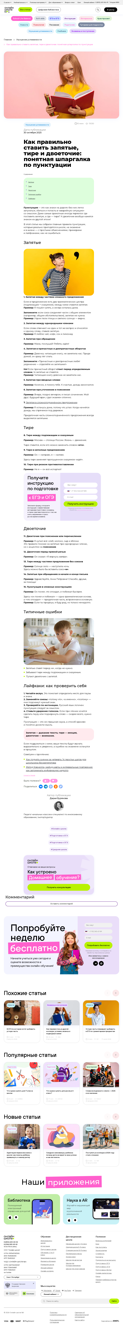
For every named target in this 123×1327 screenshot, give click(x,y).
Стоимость (100, 1254)
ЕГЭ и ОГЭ (54, 18)
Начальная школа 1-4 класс (76, 1244)
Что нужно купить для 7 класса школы (20, 1092)
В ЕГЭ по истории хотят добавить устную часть (21, 1030)
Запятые (31, 182)
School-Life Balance (22, 18)
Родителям (70, 25)
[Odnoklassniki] (56, 786)
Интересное (86, 18)
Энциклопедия (101, 1250)
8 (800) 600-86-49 (102, 2)
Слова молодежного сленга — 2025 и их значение (100, 1092)
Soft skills (40, 18)
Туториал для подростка (91, 25)
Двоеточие (32, 190)
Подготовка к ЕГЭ (103, 1263)
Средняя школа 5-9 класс (76, 1247)
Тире (30, 186)
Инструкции (70, 18)
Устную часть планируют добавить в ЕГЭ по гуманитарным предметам (100, 1030)
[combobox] (67, 491)
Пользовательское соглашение (57, 1321)
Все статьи (25, 9)
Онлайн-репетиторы (104, 1273)
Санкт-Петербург (12, 1277)
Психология (38, 25)
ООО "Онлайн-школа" (12, 1250)
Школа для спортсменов (75, 1269)
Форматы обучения (48, 1261)
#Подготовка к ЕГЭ (59, 836)
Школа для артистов (74, 1260)
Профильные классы (74, 1254)
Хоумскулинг (71, 1257)
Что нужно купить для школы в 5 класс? (60, 1092)
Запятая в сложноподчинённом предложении (51, 402)
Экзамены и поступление (82, 31)
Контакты (99, 1257)
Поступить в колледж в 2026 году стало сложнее (100, 1154)
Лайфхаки (31, 198)
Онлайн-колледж (47, 1271)
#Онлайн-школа (58, 829)
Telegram (112, 2)
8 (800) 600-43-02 (11, 1242)
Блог (97, 1244)
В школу (110, 10)
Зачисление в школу (48, 1258)
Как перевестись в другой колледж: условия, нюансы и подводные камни (58, 1031)
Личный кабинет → (51, 1294)
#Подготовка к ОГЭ (59, 843)
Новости (24, 25)
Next (115, 993)
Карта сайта (79, 1320)
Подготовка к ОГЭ (103, 1267)
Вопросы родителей (103, 1241)
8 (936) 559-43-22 (10, 1244)
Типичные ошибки (34, 194)
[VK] (41, 786)
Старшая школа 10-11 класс (76, 1250)
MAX (117, 2)
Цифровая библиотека (48, 10)
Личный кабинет (47, 1268)
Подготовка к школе (48, 1249)
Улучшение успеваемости (40, 31)
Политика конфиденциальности (58, 1314)
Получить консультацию (59, 887)
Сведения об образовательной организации (82, 1315)
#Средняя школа (59, 850)
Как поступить (101, 1247)
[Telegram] (46, 786)
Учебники (61, 31)
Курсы (98, 1276)
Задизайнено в (107, 1321)
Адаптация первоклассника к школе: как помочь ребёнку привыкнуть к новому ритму (19, 1155)
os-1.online (7, 1272)
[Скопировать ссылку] (61, 786)
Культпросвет (104, 18)
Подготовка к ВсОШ (103, 1270)
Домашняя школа (47, 1265)
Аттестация (45, 1246)
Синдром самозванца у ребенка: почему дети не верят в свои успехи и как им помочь (61, 1155)
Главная (8, 39)
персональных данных (84, 510)
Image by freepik (29, 775)
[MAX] (51, 786)
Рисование (54, 25)
